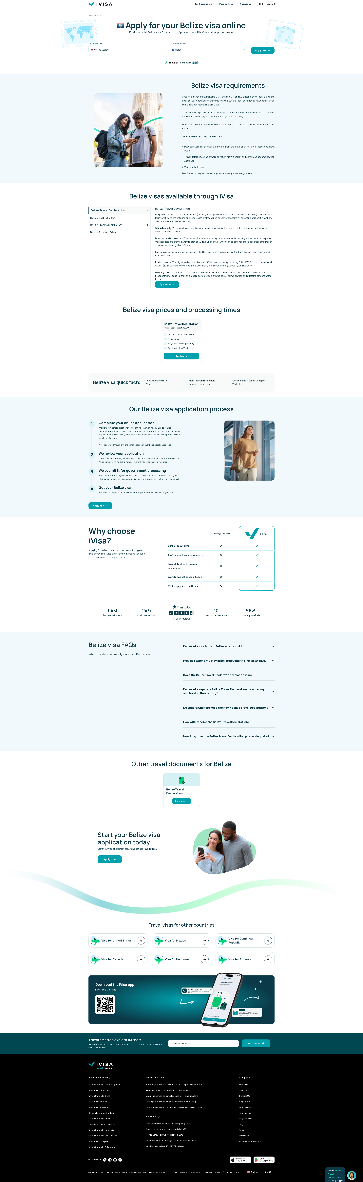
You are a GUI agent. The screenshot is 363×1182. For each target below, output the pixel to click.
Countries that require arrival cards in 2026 (166, 1129)
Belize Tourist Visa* (102, 217)
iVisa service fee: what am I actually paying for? (168, 1123)
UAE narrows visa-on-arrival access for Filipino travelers (172, 1096)
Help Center (245, 1101)
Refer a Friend (245, 1107)
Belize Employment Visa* (106, 225)
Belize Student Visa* (103, 232)
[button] (205, 4)
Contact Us (244, 1096)
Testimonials (245, 1113)
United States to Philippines (101, 1147)
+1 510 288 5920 (232, 1172)
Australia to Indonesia (98, 1090)
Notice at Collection (212, 1172)
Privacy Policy (196, 1172)
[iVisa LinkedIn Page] (110, 1160)
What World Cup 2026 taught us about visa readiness (171, 1140)
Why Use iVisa (245, 1118)
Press (241, 1130)
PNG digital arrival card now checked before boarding (171, 1101)
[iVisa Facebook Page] (120, 1160)
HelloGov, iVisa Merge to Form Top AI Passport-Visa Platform (174, 1084)
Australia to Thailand (98, 1107)
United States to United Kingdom (104, 1084)
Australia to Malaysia (98, 1141)
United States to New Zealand (102, 1135)
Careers (243, 1090)
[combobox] (127, 50)
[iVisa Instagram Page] (104, 1160)
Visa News (244, 1135)
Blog (241, 1124)
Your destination (178, 43)
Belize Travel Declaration (107, 210)
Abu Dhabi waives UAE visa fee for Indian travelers (169, 1090)
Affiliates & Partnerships (250, 1141)
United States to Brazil (99, 1096)
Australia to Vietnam (97, 1101)
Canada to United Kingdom (101, 1113)
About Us (243, 1084)
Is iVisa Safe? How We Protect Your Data (164, 1134)
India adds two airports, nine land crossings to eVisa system (174, 1107)
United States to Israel (99, 1118)
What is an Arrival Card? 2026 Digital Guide (166, 1146)
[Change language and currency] (260, 4)
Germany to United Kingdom (101, 1124)
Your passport (95, 43)
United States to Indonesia (101, 1130)
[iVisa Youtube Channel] (115, 1160)
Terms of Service (181, 1172)
